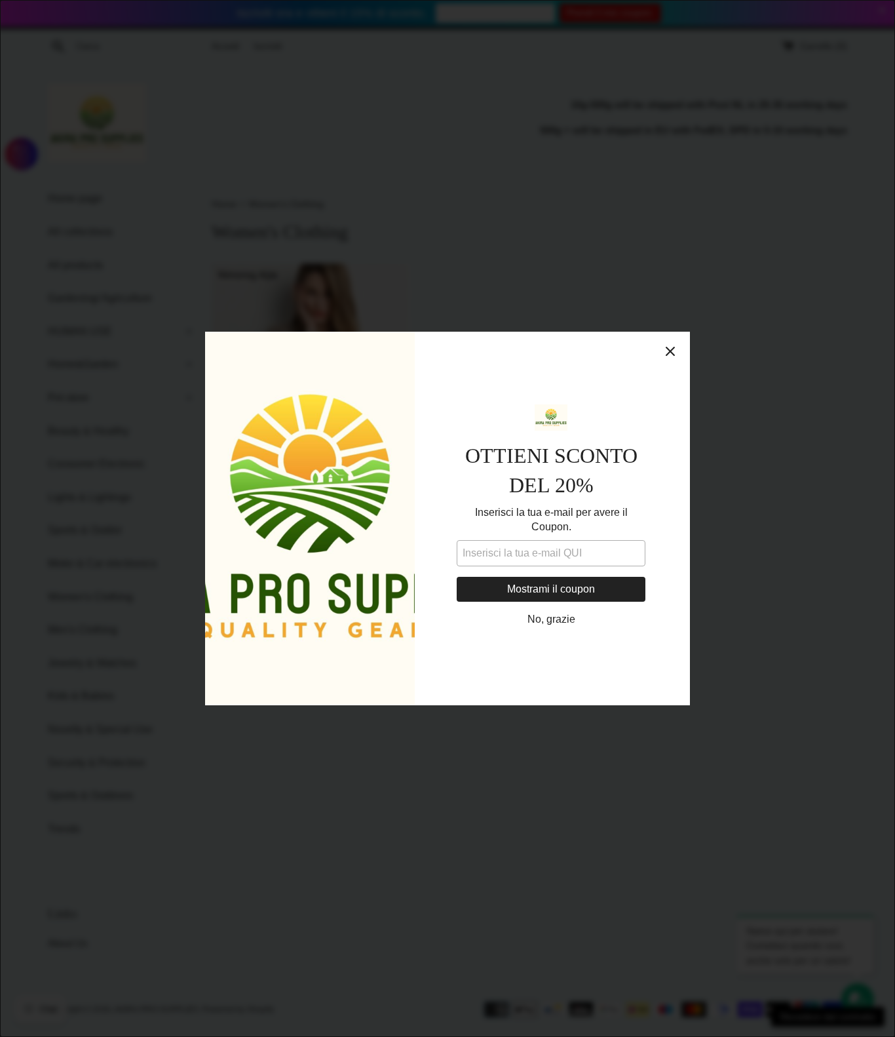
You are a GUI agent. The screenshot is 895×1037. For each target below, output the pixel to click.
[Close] (670, 351)
